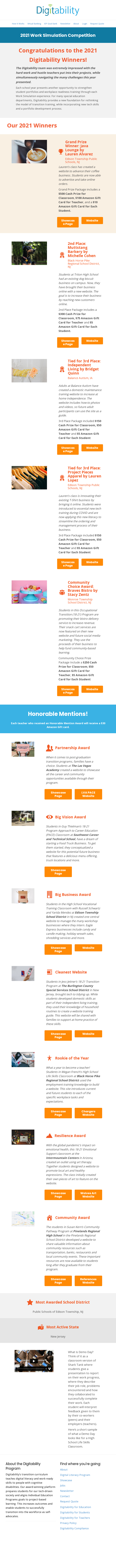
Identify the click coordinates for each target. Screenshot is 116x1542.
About (76, 23)
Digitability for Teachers (75, 1517)
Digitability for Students (75, 1512)
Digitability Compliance (74, 1528)
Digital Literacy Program (75, 1475)
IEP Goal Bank (50, 23)
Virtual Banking (34, 23)
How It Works (18, 23)
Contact (65, 1496)
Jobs (62, 1485)
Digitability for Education (75, 1507)
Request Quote (97, 23)
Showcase (66, 1480)
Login (84, 23)
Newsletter (65, 23)
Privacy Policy (68, 1523)
